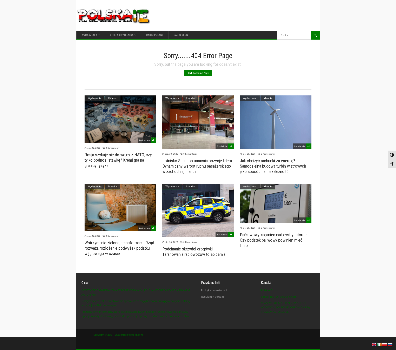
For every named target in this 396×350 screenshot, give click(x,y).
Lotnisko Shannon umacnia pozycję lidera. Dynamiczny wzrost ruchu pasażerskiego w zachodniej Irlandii (197, 166)
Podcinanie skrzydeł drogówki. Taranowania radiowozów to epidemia (193, 252)
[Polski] (385, 344)
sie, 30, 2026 (93, 147)
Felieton (112, 98)
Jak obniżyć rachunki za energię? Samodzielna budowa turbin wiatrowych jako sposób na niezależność (273, 166)
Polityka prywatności (214, 290)
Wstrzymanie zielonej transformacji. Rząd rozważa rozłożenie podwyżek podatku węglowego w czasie (119, 248)
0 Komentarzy (112, 147)
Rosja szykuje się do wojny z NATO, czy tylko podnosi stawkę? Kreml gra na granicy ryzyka (118, 160)
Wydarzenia (94, 98)
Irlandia (190, 98)
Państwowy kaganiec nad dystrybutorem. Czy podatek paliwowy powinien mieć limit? (274, 240)
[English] (374, 344)
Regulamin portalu (212, 296)
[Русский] (390, 344)
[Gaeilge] (379, 344)
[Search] (315, 35)
